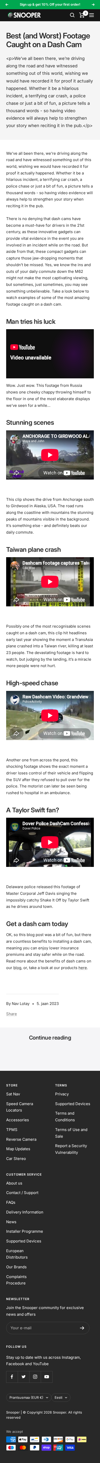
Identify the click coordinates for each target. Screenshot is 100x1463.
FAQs (10, 1202)
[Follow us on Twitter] (23, 1377)
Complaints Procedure (16, 1280)
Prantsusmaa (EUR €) (26, 1397)
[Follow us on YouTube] (46, 1377)
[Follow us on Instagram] (35, 1377)
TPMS (11, 1129)
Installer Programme (24, 1231)
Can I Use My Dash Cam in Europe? (41, 1050)
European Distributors (17, 1254)
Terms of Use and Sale (71, 1133)
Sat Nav (13, 1094)
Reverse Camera (21, 1139)
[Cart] (82, 15)
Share (11, 1013)
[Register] (82, 1328)
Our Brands (16, 1266)
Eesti (58, 1397)
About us (14, 1183)
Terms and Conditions (65, 1116)
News (11, 1221)
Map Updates (18, 1148)
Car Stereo (16, 1158)
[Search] (72, 15)
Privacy (62, 1094)
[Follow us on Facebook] (12, 1377)
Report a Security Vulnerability (71, 1149)
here (82, 967)
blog (17, 967)
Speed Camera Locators (19, 1107)
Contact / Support (22, 1192)
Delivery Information (24, 1212)
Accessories (17, 1119)
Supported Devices (72, 1103)
